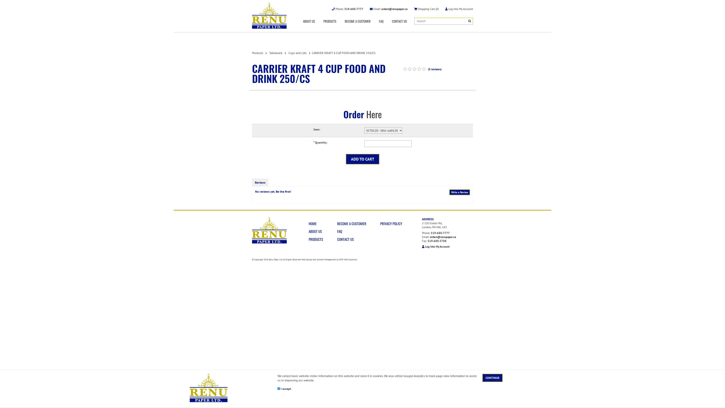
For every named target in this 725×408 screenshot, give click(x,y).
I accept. (286, 389)
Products (257, 53)
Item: (316, 129)
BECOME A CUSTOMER (358, 21)
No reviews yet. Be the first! (273, 191)
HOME (313, 223)
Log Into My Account (460, 9)
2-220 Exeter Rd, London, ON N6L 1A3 (434, 225)
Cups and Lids (297, 53)
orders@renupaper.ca (443, 237)
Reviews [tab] (260, 182)
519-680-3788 (437, 241)
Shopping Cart (428, 9)
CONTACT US (399, 21)
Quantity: (320, 142)
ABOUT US (309, 21)
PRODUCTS (329, 21)
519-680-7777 (440, 233)
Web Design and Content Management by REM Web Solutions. (329, 259)
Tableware (275, 53)
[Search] (469, 21)
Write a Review (459, 192)
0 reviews (435, 69)
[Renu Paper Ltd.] (269, 16)
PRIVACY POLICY (391, 223)
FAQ (381, 21)
